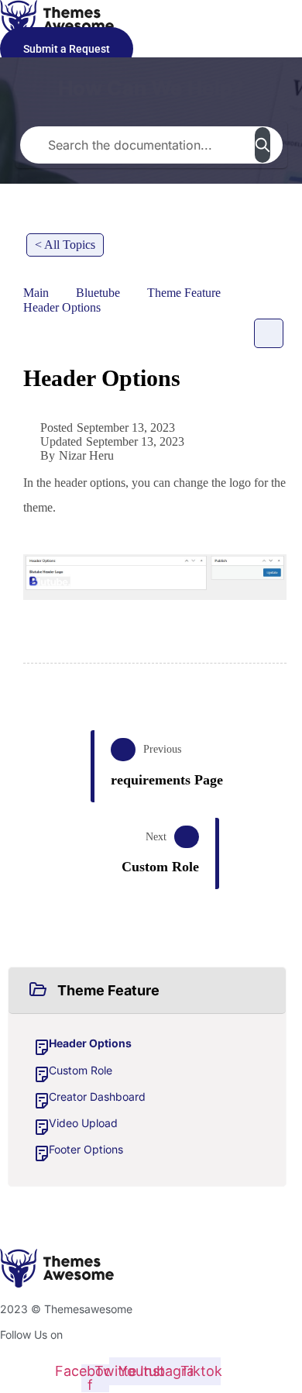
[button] (147, 990)
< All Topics (65, 244)
